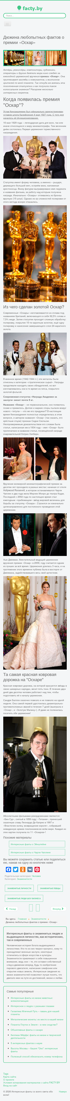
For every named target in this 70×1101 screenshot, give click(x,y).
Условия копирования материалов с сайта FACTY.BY (31, 1082)
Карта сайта (9, 1076)
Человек (36, 875)
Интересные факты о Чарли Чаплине (31, 852)
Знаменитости (24, 878)
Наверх (63, 1091)
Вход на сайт (10, 1085)
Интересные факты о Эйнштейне (28, 844)
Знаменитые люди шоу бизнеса (24, 898)
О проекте (8, 1079)
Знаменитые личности (19, 888)
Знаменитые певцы (50, 888)
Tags (5, 1073)
